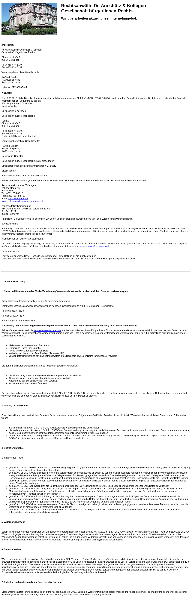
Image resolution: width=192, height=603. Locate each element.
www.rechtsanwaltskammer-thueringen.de (23, 201)
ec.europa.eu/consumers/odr (95, 246)
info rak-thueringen (18, 198)
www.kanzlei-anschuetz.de (47, 330)
